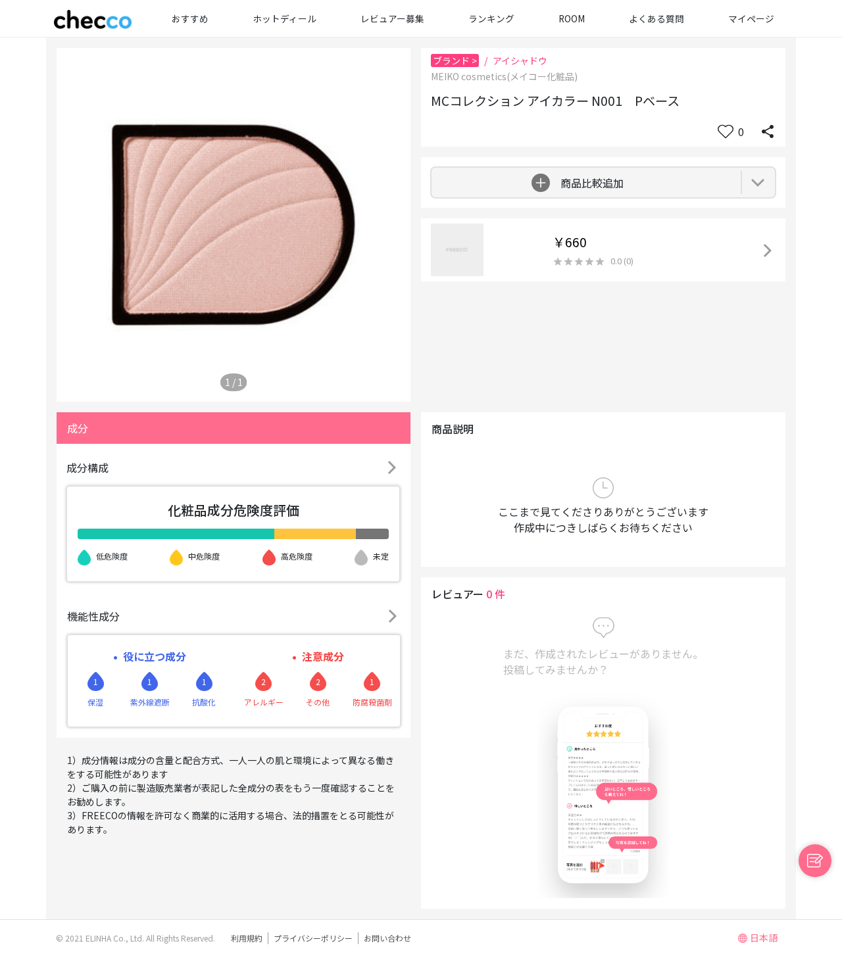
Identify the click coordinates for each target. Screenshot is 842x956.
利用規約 (246, 938)
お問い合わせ (387, 938)
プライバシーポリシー (313, 938)
